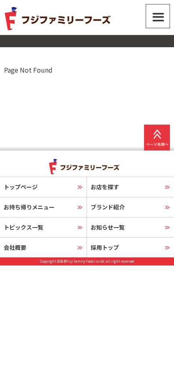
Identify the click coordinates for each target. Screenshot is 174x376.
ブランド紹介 (108, 207)
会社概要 (15, 247)
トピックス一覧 (23, 227)
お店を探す (105, 187)
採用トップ (105, 247)
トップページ (21, 187)
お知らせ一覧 (108, 227)
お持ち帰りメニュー (29, 207)
